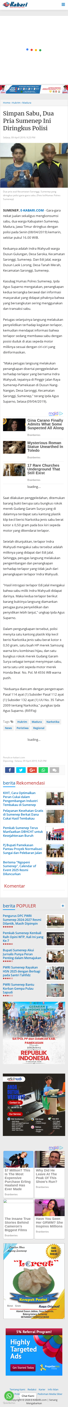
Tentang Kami (17, 1389)
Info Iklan (53, 1389)
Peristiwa (23, 728)
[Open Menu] (63, 4)
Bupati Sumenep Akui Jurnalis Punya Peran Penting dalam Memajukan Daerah (22, 956)
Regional (38, 728)
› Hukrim (15, 102)
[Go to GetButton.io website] (9, 1403)
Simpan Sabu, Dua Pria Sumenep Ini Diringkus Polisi (28, 121)
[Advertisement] (34, 50)
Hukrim (22, 722)
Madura (37, 722)
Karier (42, 1389)
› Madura (26, 102)
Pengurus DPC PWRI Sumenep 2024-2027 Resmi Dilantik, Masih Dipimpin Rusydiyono (22, 922)
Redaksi (32, 1389)
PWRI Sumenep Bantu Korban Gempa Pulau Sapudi (18, 988)
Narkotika (52, 722)
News (8, 728)
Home (6, 102)
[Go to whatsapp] (9, 1396)
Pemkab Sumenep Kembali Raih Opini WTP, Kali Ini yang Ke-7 (23, 937)
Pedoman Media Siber (50, 1394)
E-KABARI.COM (32, 210)
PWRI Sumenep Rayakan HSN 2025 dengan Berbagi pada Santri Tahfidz (21, 971)
